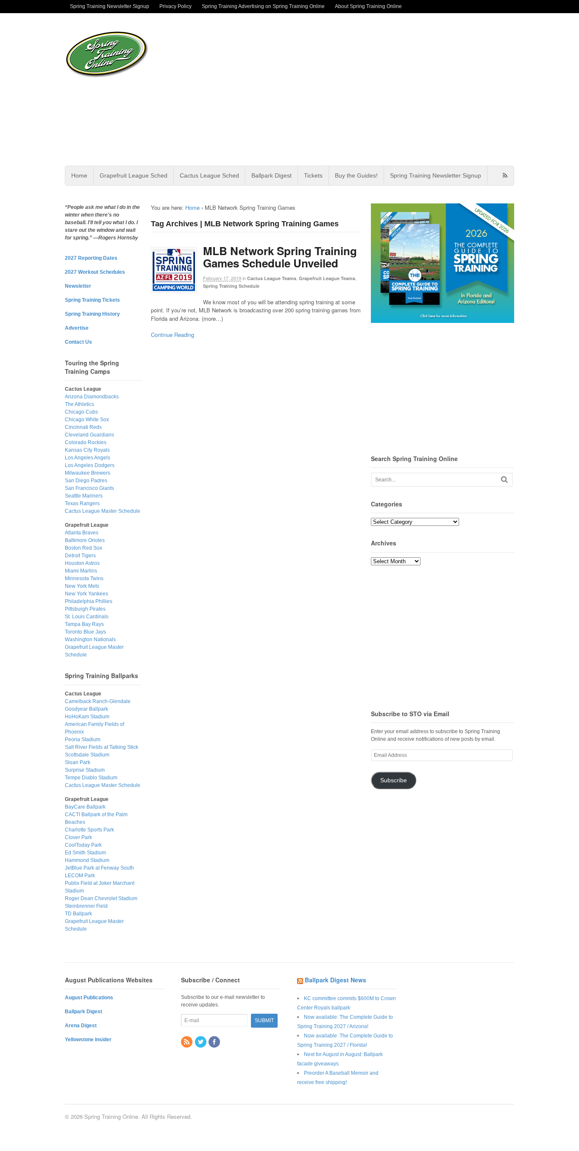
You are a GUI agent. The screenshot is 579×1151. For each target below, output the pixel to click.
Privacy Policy (175, 6)
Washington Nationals (90, 639)
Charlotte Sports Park (89, 830)
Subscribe (393, 780)
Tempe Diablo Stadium (91, 778)
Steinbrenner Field (86, 906)
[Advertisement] (357, 89)
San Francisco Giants (89, 488)
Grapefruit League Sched (133, 175)
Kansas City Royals (87, 450)
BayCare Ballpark (85, 807)
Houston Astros (82, 563)
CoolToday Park (83, 845)
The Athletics (79, 404)
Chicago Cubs (81, 412)
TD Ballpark (78, 914)
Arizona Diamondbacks (92, 397)
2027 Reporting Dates (91, 258)
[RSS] (187, 1042)
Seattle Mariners (84, 496)
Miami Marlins (81, 571)
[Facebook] (215, 1042)
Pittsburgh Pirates (85, 609)
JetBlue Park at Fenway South (99, 868)
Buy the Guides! (356, 175)
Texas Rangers (82, 503)
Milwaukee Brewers (87, 473)
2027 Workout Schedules (95, 272)
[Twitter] (201, 1042)
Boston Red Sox (83, 548)
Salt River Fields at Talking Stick (101, 747)
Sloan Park (77, 762)
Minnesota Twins (84, 578)
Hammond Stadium (87, 860)
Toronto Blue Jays (85, 632)
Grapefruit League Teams (327, 278)
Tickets (313, 175)
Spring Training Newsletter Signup (109, 6)
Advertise (77, 328)
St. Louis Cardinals (87, 617)
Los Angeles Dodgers (89, 465)
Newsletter (78, 286)
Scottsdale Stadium (87, 755)
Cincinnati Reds (83, 427)
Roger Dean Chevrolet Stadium (101, 898)
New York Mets (82, 586)
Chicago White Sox (87, 420)
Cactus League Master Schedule (102, 511)
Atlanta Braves (81, 533)
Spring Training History (92, 314)
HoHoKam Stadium (87, 717)
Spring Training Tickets (92, 300)
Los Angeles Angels (87, 458)
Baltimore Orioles (85, 540)
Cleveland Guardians (89, 435)
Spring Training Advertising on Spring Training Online (263, 6)
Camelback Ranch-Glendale (98, 701)
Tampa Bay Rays (84, 624)
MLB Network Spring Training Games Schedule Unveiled (280, 257)
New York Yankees (86, 594)
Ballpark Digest (271, 175)
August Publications (89, 998)
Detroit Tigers (80, 556)
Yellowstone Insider (88, 1040)
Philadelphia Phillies (88, 601)
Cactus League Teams (271, 278)
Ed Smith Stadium (85, 853)
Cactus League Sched (209, 175)
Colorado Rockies (85, 442)
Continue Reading (172, 335)
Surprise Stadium (85, 770)
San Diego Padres (86, 481)
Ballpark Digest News (335, 980)
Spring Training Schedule (231, 286)
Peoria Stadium (82, 739)
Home (79, 175)
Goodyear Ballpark (86, 709)
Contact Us (78, 342)
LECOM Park (80, 876)
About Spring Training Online (368, 6)
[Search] (504, 479)
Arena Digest (81, 1026)
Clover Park (78, 837)
